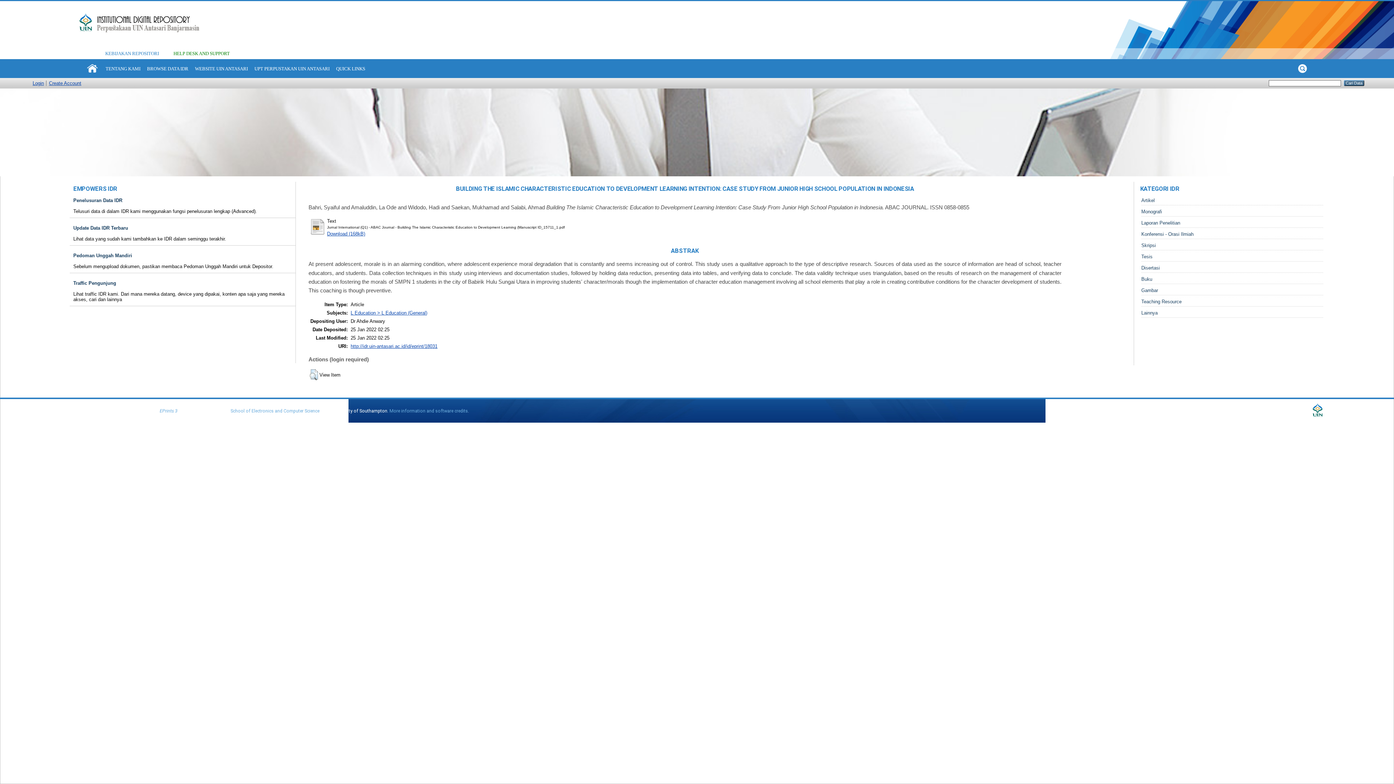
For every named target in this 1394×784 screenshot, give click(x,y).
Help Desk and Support (202, 53)
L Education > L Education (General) (389, 313)
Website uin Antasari (221, 68)
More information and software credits (429, 411)
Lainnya (1149, 313)
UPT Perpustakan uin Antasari (292, 68)
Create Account (65, 83)
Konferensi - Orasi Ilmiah (1167, 234)
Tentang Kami (123, 68)
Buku (1146, 279)
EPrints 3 (169, 411)
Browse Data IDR (167, 68)
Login (38, 83)
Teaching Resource (1161, 301)
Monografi (1151, 211)
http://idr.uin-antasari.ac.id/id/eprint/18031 (394, 346)
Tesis (1147, 256)
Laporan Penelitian (1160, 223)
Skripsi (1148, 245)
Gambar (1149, 290)
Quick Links (350, 68)
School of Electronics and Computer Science (275, 411)
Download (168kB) (346, 234)
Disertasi (1150, 268)
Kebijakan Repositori (132, 53)
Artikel (1148, 200)
